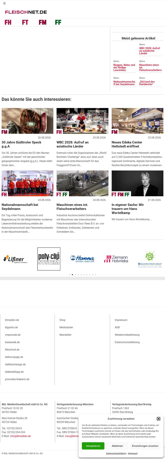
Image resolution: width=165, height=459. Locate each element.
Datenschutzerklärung (116, 453)
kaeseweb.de (12, 342)
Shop (62, 320)
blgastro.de (11, 327)
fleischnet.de (12, 349)
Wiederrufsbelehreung (127, 334)
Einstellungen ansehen (145, 445)
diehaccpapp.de (14, 357)
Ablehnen (117, 445)
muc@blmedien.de (75, 436)
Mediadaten (66, 327)
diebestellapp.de (14, 371)
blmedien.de (12, 320)
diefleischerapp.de (15, 364)
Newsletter (65, 334)
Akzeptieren (93, 445)
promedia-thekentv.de (17, 379)
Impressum (133, 453)
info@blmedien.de (20, 436)
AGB (117, 327)
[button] (158, 418)
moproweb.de (12, 334)
